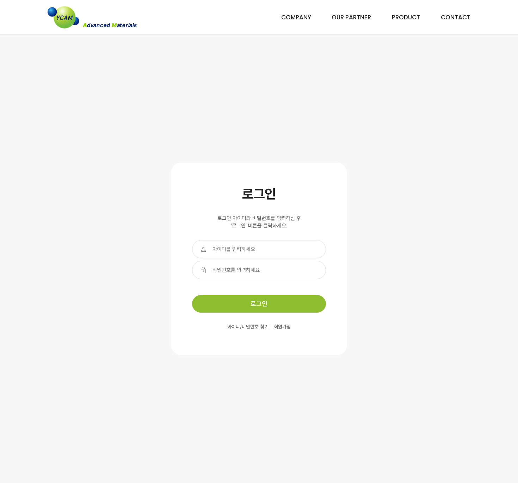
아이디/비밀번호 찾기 (248, 327)
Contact (455, 17)
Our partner (351, 17)
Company (296, 17)
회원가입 (282, 327)
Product (406, 17)
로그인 (259, 303)
